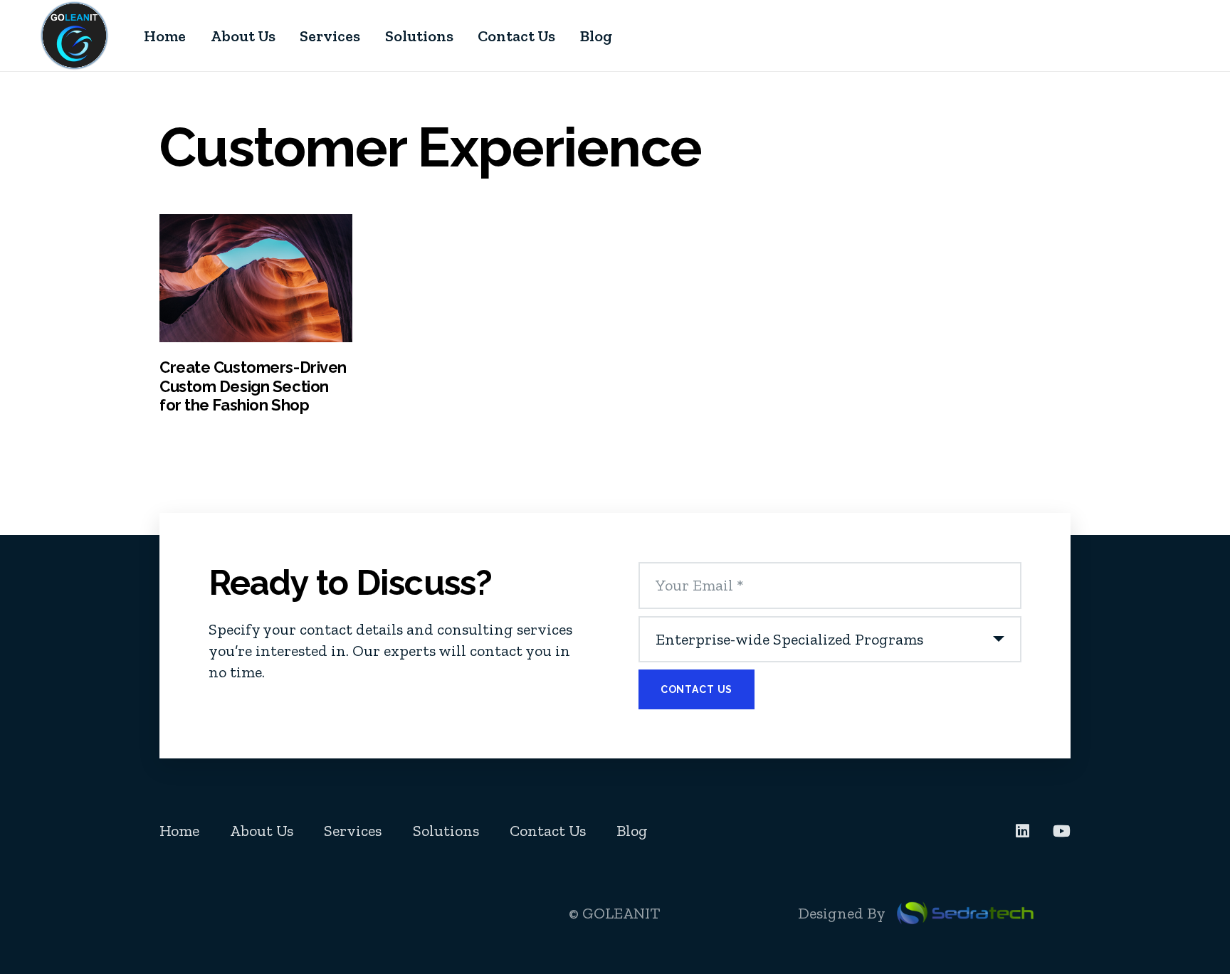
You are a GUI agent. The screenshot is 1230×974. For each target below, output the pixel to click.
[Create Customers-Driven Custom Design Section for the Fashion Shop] (255, 278)
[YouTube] (1062, 831)
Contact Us (548, 830)
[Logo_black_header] (74, 35)
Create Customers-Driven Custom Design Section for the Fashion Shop (253, 386)
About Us (261, 830)
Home (179, 830)
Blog (632, 830)
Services (353, 830)
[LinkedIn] (1022, 831)
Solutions (446, 830)
